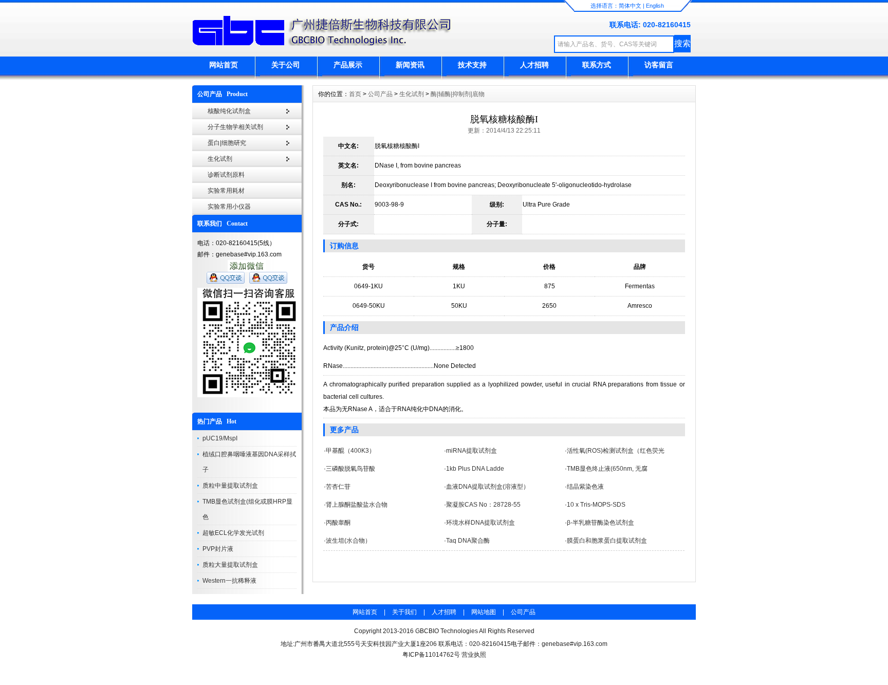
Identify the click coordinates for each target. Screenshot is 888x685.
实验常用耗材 (226, 190)
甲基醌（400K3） (350, 450)
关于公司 (285, 65)
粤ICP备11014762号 (431, 654)
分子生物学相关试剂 (235, 127)
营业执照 (473, 654)
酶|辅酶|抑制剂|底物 (458, 94)
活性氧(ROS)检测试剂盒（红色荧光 (615, 450)
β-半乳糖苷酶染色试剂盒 (600, 522)
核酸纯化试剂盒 (229, 111)
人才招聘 (534, 65)
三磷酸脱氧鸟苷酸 (350, 468)
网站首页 (223, 65)
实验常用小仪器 (229, 206)
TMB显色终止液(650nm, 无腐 (607, 468)
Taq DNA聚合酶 (468, 540)
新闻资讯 (410, 65)
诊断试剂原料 (226, 174)
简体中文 (630, 6)
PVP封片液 (217, 548)
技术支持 (472, 65)
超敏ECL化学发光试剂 (233, 532)
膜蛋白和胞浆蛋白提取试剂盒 (607, 540)
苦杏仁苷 (338, 486)
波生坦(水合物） (348, 540)
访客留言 (658, 65)
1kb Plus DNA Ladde (475, 468)
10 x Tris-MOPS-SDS (596, 504)
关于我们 (404, 612)
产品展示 (348, 65)
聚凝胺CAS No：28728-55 (483, 504)
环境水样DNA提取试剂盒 (480, 522)
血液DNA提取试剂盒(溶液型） (487, 486)
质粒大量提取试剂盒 (230, 564)
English (655, 6)
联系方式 (596, 65)
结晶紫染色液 (585, 486)
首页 (355, 94)
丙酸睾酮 (338, 522)
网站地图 (483, 612)
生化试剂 (220, 158)
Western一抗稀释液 (229, 580)
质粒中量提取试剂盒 (230, 485)
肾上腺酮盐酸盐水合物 (356, 504)
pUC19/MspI (219, 438)
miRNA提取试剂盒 (471, 450)
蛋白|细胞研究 (227, 142)
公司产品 (380, 94)
